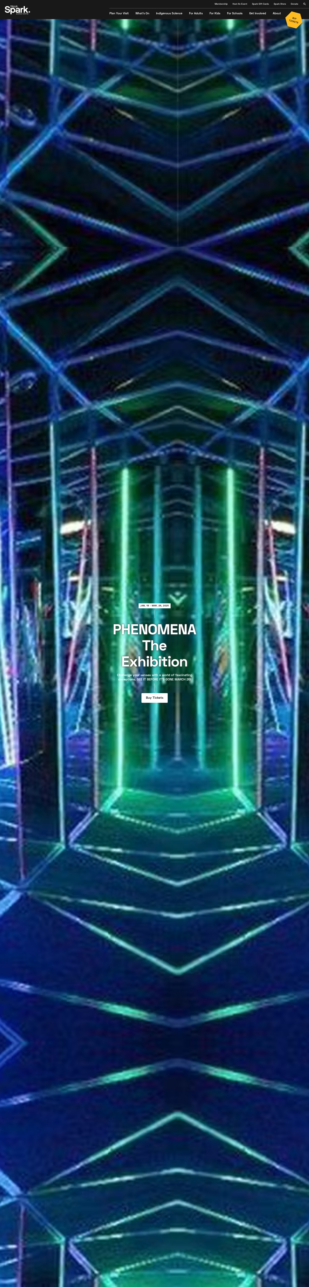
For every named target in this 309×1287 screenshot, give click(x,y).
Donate (294, 4)
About (277, 13)
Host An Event (240, 4)
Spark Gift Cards (260, 4)
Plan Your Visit (119, 13)
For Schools (235, 13)
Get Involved (257, 13)
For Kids (215, 13)
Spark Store (280, 4)
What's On (142, 13)
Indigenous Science (169, 13)
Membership (221, 4)
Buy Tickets (154, 698)
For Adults (196, 13)
